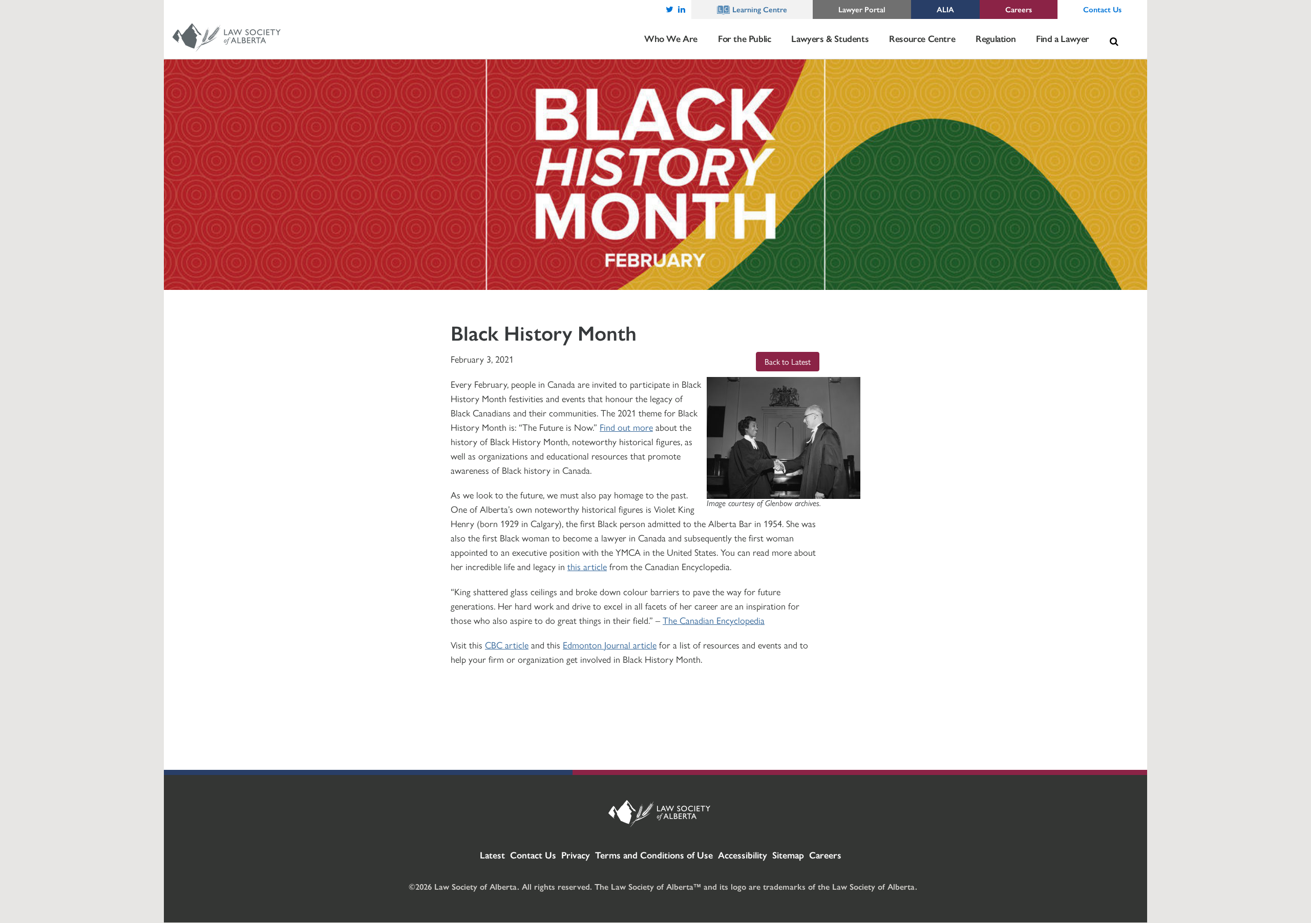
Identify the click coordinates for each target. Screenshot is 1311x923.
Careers (825, 854)
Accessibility (742, 854)
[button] (1113, 41)
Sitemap (788, 854)
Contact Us (533, 854)
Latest (492, 854)
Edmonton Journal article (610, 644)
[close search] (1125, 29)
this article (587, 566)
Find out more (626, 427)
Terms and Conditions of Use (654, 854)
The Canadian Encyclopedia (714, 620)
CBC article (506, 644)
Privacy (575, 854)
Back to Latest (788, 361)
